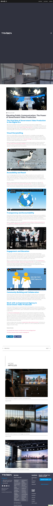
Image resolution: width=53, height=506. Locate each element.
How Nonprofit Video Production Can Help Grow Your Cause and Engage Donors (21, 330)
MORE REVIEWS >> (45, 484)
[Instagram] (6, 1)
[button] (51, 33)
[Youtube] (3, 1)
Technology (24, 492)
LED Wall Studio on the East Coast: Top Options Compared (17, 469)
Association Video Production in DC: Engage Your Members (17, 434)
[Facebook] (1, 1)
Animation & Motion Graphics (24, 481)
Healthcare (24, 488)
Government (24, 486)
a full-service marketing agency (14, 312)
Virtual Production (18, 505)
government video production (26, 127)
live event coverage (27, 139)
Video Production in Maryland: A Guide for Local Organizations (18, 398)
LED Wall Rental (17, 503)
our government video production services (30, 322)
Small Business (24, 494)
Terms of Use (3, 490)
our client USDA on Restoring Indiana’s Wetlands (16, 143)
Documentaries (17, 483)
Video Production (17, 477)
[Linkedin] (4, 1)
